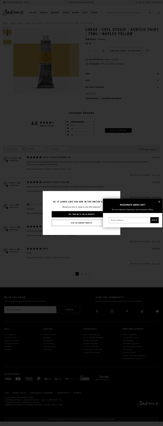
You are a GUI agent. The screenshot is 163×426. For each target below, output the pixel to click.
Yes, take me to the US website (81, 214)
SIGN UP (155, 220)
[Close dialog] (159, 202)
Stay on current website (81, 223)
